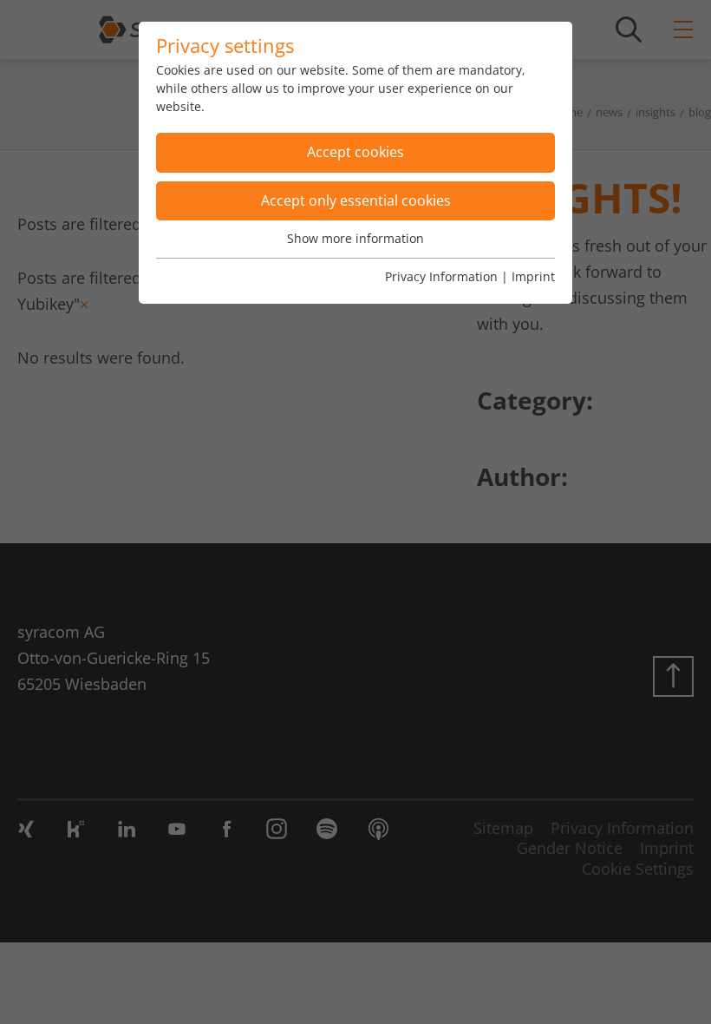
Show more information (355, 238)
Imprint (533, 276)
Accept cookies (355, 151)
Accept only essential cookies (356, 200)
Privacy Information (441, 276)
